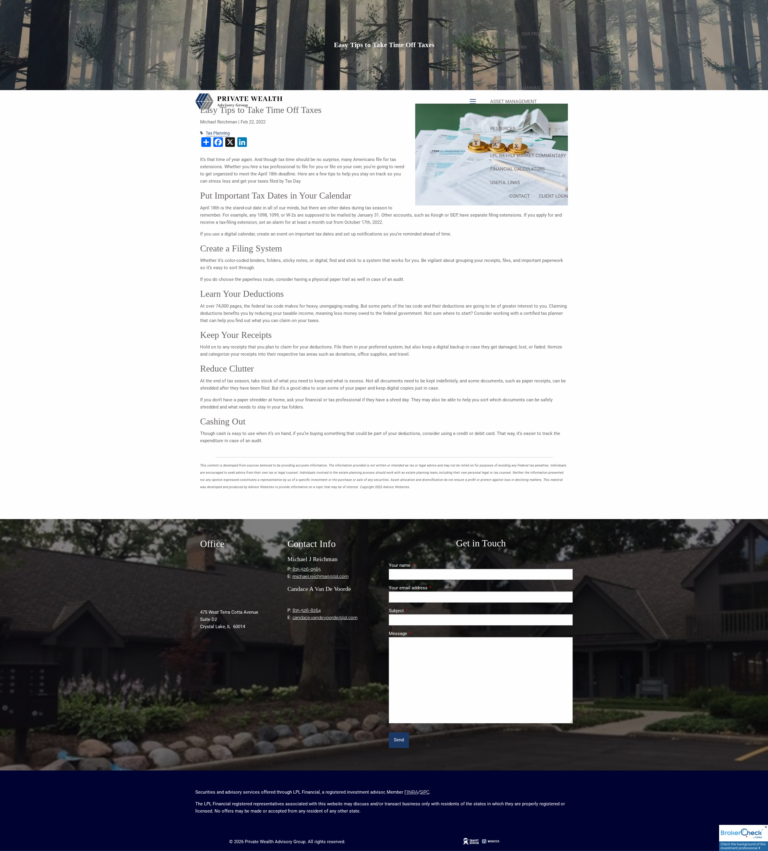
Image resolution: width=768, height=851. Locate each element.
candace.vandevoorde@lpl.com (325, 617)
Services (500, 74)
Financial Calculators (517, 169)
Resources (502, 128)
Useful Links (505, 182)
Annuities (501, 115)
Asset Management (513, 101)
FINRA (411, 792)
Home (561, 7)
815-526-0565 (306, 569)
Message (419, 633)
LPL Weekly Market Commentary (528, 155)
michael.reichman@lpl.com (320, 576)
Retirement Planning (515, 88)
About (497, 20)
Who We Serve (506, 61)
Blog (495, 142)
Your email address (430, 588)
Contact (519, 196)
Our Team (501, 34)
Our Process (536, 34)
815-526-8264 (306, 610)
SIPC (424, 792)
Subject (418, 610)
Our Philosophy (508, 47)
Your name (421, 565)
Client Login (553, 196)
